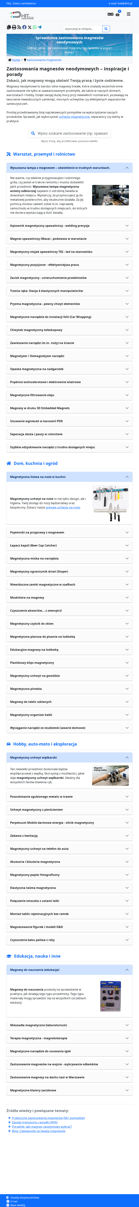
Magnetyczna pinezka (26, 689)
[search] (106, 28)
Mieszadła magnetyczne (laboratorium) (38, 1025)
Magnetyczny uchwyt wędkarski (33, 757)
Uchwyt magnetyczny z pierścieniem (36, 810)
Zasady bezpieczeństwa (24, 1197)
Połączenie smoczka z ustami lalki (34, 901)
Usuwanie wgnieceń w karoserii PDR (36, 421)
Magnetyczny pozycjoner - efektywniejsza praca (44, 265)
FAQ (9, 3)
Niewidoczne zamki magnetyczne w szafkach (42, 584)
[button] (111, 14)
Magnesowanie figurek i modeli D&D (36, 927)
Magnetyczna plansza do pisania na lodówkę (42, 637)
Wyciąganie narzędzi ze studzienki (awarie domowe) (47, 728)
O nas (14, 1201)
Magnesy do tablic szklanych (31, 702)
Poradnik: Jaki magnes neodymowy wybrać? (42, 1127)
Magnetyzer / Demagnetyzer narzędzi (37, 356)
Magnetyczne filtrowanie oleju (32, 395)
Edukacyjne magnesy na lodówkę (34, 650)
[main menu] (128, 14)
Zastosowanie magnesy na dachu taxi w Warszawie (47, 1077)
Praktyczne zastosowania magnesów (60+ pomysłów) (48, 1118)
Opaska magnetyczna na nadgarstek (37, 369)
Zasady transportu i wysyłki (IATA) (35, 1122)
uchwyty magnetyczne (74, 117)
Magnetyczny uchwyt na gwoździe (35, 676)
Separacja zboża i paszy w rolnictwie (36, 434)
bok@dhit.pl (125, 3)
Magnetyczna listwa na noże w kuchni (38, 477)
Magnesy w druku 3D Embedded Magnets (40, 408)
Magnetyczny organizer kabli (31, 715)
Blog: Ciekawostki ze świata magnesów (38, 1131)
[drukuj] (14, 27)
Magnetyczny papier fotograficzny (35, 875)
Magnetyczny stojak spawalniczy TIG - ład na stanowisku (51, 252)
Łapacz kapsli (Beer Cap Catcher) (33, 545)
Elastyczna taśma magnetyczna (33, 888)
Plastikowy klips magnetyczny (32, 663)
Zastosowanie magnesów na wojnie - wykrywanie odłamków (54, 1064)
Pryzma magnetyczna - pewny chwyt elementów (45, 304)
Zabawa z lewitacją (24, 836)
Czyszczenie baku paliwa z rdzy (32, 940)
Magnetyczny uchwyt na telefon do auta (39, 849)
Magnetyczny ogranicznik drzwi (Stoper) (39, 571)
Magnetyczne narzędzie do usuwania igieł (40, 1051)
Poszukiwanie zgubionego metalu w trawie (41, 797)
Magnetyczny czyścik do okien (32, 624)
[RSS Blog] (19, 27)
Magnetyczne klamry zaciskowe (33, 1090)
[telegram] (39, 27)
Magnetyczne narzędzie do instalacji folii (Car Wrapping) (50, 317)
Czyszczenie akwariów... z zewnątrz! (36, 611)
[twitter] (30, 27)
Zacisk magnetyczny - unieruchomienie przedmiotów (48, 278)
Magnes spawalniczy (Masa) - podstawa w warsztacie (48, 239)
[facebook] (24, 27)
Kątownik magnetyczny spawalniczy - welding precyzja (50, 226)
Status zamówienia (24, 3)
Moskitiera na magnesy (27, 598)
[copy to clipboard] (9, 27)
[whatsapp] (35, 27)
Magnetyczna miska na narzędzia (34, 558)
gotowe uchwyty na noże (63, 507)
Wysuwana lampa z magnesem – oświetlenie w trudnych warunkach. (60, 168)
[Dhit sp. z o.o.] (23, 14)
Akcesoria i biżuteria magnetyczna (35, 862)
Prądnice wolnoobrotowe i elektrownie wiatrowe (45, 382)
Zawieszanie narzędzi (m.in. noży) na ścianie (42, 343)
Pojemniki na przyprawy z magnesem (37, 532)
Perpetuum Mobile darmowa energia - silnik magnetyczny (52, 823)
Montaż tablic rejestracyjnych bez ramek (39, 914)
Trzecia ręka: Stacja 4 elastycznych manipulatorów (46, 291)
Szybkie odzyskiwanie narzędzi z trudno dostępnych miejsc (52, 447)
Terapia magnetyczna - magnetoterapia (38, 1038)
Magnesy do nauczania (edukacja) (34, 970)
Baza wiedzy (17, 1205)
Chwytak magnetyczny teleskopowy (36, 330)
